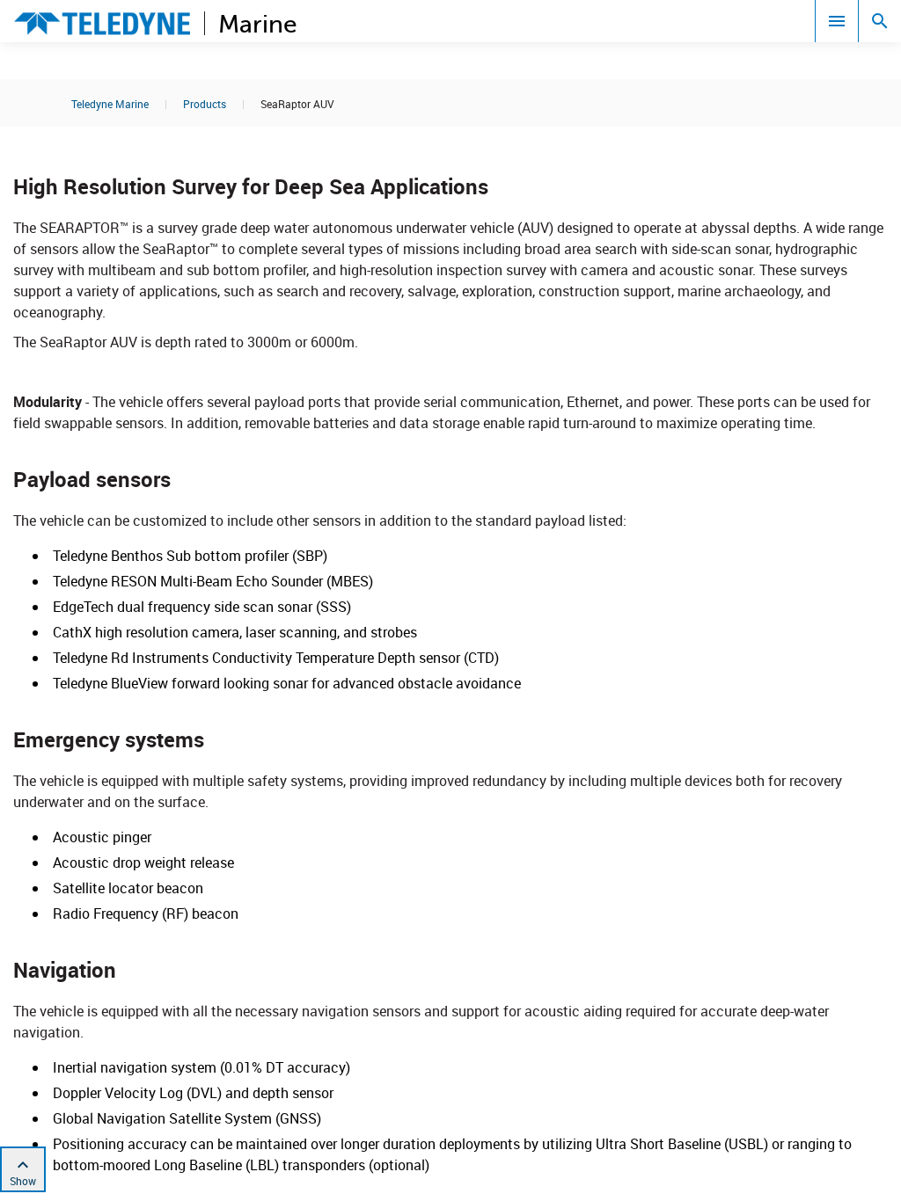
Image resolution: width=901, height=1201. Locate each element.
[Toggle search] (880, 21)
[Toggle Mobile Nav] (837, 21)
